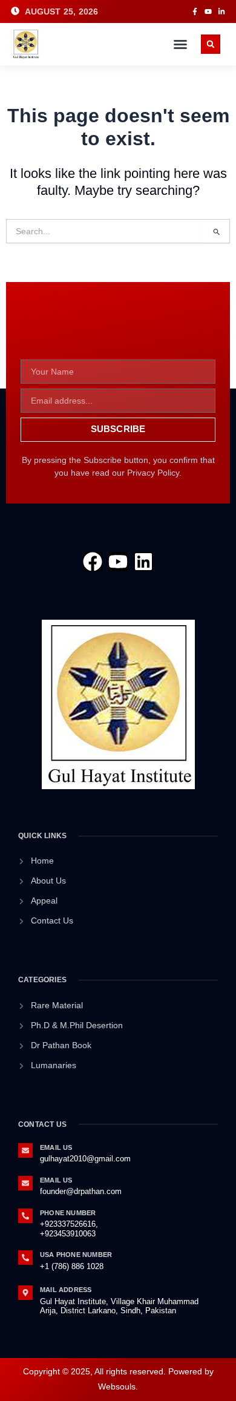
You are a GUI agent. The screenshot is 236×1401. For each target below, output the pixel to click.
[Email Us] (25, 1150)
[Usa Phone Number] (25, 1257)
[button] (180, 44)
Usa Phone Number (76, 1254)
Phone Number (68, 1212)
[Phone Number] (25, 1216)
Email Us (56, 1147)
